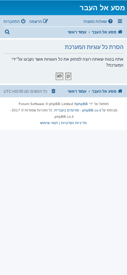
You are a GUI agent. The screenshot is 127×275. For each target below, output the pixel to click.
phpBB (82, 104)
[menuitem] (99, 21)
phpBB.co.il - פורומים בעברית (77, 110)
